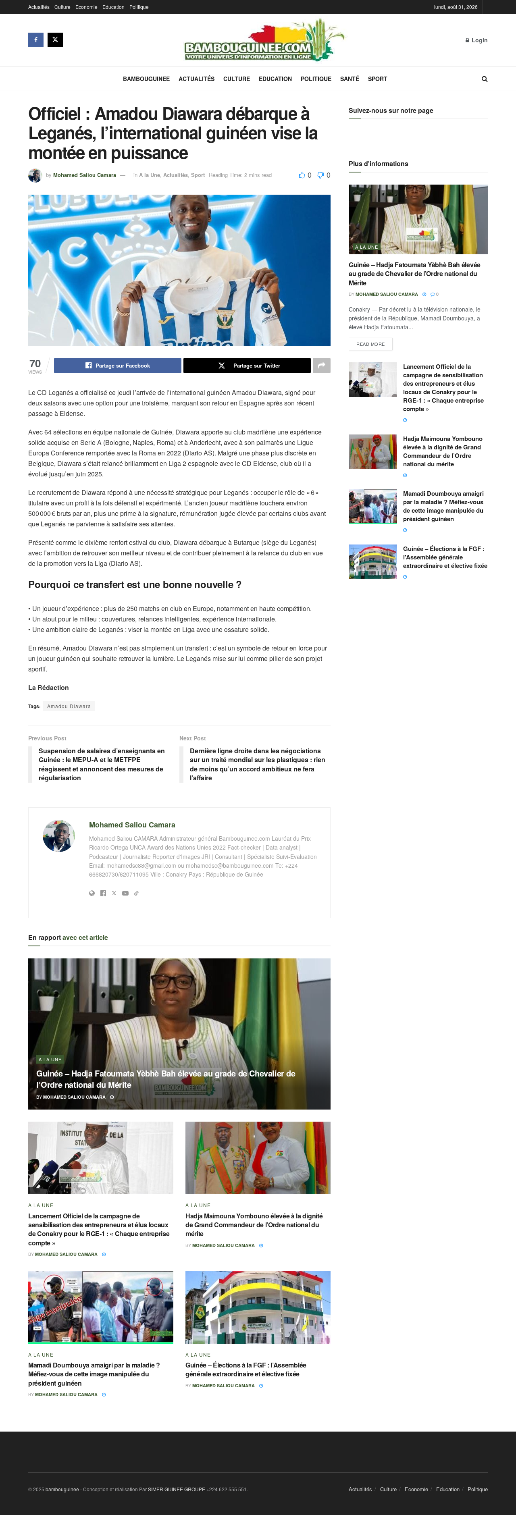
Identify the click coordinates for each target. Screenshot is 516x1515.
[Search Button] (485, 79)
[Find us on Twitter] (55, 40)
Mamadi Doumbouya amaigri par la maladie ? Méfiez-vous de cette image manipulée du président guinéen (94, 1374)
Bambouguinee (146, 79)
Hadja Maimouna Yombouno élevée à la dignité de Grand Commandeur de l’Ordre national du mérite (253, 1225)
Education (113, 6)
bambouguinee (62, 1489)
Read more (374, 342)
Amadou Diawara (69, 705)
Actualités (39, 6)
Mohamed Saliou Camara (84, 175)
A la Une (149, 175)
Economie (86, 6)
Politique (139, 6)
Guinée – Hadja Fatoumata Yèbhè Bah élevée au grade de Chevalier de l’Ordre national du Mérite (165, 1078)
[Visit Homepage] (264, 40)
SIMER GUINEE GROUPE (177, 1489)
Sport (377, 79)
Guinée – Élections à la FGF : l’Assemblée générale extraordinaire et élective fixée (245, 1369)
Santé (349, 79)
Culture (62, 6)
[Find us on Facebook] (36, 40)
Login (479, 40)
